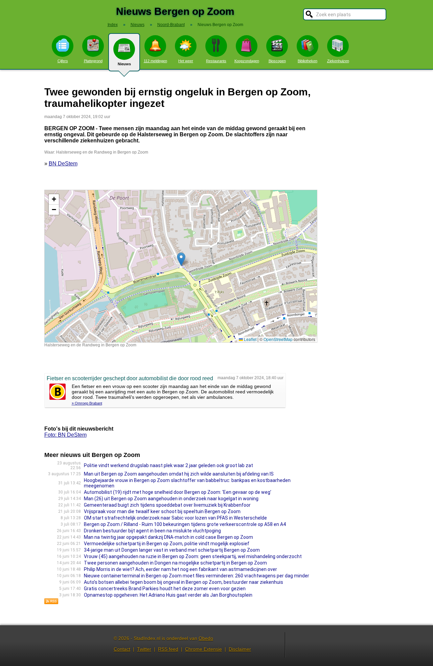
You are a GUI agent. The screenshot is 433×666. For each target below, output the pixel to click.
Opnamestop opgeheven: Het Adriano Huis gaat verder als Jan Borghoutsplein (168, 595)
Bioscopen (277, 61)
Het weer (185, 61)
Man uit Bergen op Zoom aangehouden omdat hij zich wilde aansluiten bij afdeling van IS (179, 474)
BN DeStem (63, 163)
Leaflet (249, 339)
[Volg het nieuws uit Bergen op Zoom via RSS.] (51, 602)
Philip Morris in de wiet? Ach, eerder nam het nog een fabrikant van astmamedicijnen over (180, 569)
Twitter (144, 649)
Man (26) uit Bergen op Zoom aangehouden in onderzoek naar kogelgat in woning (171, 498)
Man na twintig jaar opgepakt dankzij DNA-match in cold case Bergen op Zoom (168, 537)
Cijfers (63, 61)
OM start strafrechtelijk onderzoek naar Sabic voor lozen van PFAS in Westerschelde (175, 518)
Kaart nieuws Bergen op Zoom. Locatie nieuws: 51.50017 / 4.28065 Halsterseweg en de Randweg (180, 266)
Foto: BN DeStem (65, 435)
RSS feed (168, 649)
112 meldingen (155, 61)
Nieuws (124, 64)
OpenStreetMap (278, 339)
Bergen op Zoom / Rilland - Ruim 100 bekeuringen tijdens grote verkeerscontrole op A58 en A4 (185, 524)
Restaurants (216, 61)
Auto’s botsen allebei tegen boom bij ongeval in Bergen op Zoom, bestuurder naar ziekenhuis (183, 582)
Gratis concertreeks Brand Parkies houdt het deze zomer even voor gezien (165, 588)
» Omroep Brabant (87, 403)
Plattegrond (93, 61)
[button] (181, 259)
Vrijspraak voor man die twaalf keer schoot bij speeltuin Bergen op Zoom (162, 511)
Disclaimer (240, 649)
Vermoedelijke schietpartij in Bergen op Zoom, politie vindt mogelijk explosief (166, 543)
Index (113, 24)
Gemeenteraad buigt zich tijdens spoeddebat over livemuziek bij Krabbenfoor (167, 505)
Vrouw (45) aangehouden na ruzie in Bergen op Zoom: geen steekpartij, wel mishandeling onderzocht (193, 556)
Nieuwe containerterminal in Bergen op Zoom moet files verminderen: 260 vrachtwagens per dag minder (196, 575)
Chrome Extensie (203, 649)
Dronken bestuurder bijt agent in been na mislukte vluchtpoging (152, 530)
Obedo (206, 638)
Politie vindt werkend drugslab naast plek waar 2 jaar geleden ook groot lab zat (168, 465)
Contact (122, 649)
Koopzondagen (246, 61)
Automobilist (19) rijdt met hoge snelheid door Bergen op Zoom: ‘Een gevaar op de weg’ (177, 492)
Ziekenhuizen (338, 61)
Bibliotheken (307, 61)
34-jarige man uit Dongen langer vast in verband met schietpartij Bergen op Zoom (172, 550)
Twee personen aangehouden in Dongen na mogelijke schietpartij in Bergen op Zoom (175, 563)
